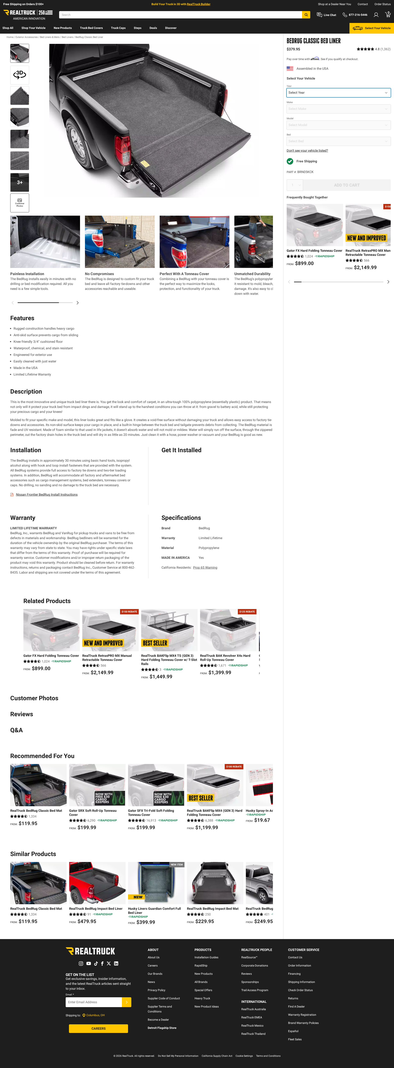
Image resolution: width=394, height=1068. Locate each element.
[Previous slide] (289, 281)
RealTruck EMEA (251, 1017)
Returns (293, 998)
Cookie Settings (244, 1055)
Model (290, 118)
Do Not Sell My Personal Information (178, 1055)
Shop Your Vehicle (34, 28)
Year (289, 86)
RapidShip (201, 965)
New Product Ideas (207, 1006)
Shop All (7, 28)
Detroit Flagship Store (162, 1027)
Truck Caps (118, 28)
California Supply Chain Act (217, 1055)
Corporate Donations (254, 965)
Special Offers (203, 990)
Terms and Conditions (268, 1055)
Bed (289, 134)
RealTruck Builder (198, 4)
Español (293, 1031)
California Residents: (189, 567)
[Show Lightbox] (152, 121)
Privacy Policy (156, 990)
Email (70, 994)
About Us (153, 957)
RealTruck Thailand (253, 1033)
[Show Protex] (19, 75)
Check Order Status (300, 990)
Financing (294, 973)
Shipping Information (301, 982)
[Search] (306, 14)
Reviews (246, 973)
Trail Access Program (254, 990)
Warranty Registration (302, 1014)
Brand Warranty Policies (303, 1023)
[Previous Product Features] (12, 302)
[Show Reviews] (374, 49)
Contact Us (295, 957)
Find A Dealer (296, 1006)
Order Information (299, 965)
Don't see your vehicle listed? (307, 151)
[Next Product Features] (77, 302)
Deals (153, 28)
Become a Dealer (158, 1019)
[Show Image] (19, 53)
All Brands (201, 982)
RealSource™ (249, 957)
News (151, 982)
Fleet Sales (295, 1039)
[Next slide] (388, 281)
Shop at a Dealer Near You (334, 4)
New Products (63, 28)
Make (290, 102)
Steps (137, 28)
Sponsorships (250, 982)
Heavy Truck (202, 998)
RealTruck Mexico (252, 1025)
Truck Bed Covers (91, 28)
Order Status (383, 4)
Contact (363, 4)
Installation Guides (206, 957)
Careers (153, 965)
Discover (170, 28)
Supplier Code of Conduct (164, 998)
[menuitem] (8, 28)
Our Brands (155, 973)
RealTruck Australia (253, 1009)
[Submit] (126, 1002)
